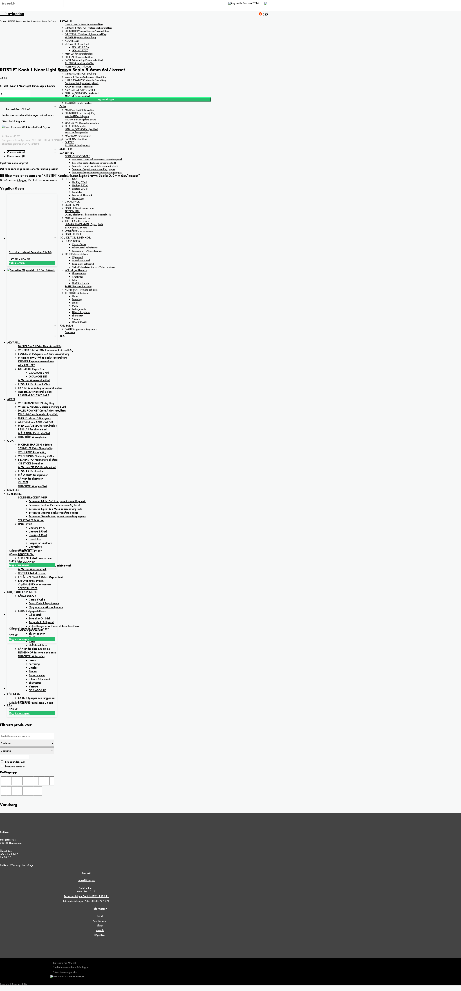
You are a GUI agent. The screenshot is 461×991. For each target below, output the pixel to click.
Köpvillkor (100, 935)
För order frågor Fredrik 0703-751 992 (86, 896)
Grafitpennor (22, 140)
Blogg (100, 925)
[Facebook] (97, 942)
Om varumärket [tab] (16, 152)
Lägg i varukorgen (105, 99)
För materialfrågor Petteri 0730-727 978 (86, 901)
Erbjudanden (15, 762)
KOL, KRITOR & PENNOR (47, 140)
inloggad (22, 180)
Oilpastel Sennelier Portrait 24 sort (29, 628)
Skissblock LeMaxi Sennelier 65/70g (30, 252)
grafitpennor (20, 144)
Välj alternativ (17, 263)
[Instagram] (102, 942)
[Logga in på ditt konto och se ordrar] (266, 5)
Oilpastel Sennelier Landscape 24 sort (31, 703)
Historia (100, 916)
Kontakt (100, 930)
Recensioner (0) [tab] (16, 156)
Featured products (15, 766)
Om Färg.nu (100, 920)
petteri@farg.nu (86, 880)
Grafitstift (33, 144)
